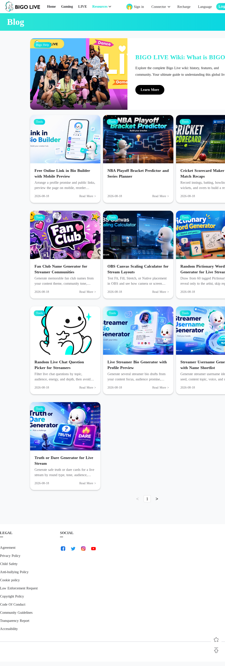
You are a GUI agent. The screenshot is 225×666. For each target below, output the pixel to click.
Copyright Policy (12, 596)
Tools (39, 121)
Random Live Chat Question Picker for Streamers (59, 365)
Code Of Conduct (12, 604)
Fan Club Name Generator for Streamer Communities (60, 269)
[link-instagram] (83, 548)
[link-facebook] (63, 548)
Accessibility (9, 629)
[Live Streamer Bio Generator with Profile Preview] (138, 330)
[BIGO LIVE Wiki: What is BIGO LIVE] (78, 74)
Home (51, 6)
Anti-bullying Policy (14, 572)
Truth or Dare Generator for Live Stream (63, 460)
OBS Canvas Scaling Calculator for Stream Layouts (138, 269)
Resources (99, 6)
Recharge (184, 7)
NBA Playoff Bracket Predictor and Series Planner (138, 173)
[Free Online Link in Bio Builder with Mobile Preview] (65, 139)
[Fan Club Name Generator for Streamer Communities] (65, 235)
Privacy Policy (10, 556)
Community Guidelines (16, 612)
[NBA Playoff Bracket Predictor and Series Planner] (138, 139)
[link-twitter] (73, 548)
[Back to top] (216, 650)
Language (205, 7)
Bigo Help (42, 45)
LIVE (82, 6)
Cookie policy (10, 580)
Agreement (7, 547)
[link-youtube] (93, 548)
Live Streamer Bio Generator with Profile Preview (137, 365)
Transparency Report (14, 621)
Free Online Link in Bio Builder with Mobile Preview (62, 173)
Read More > (87, 196)
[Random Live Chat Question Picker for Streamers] (65, 330)
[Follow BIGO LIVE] (216, 639)
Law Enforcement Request (19, 588)
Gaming (67, 6)
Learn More (150, 90)
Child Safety (9, 564)
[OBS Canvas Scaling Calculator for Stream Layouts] (138, 235)
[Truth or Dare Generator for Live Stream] (65, 426)
